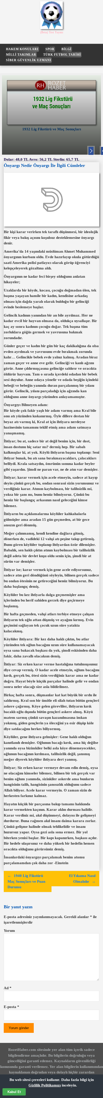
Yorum (9, 931)
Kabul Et (14, 1092)
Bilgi (67, 49)
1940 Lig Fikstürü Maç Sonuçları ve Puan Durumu (26, 881)
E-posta (11, 1007)
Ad (8, 988)
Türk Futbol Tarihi (62, 54)
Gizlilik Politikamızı (44, 1085)
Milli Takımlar (21, 54)
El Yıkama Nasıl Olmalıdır (82, 878)
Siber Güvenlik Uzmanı (28, 60)
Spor (50, 49)
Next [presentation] (91, 152)
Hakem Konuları (22, 49)
